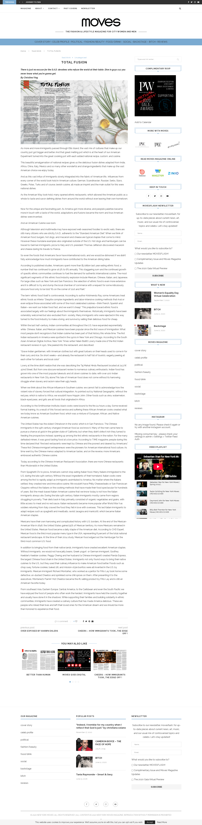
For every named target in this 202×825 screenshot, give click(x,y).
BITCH (152, 42)
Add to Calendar (143, 122)
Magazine (26, 8)
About (38, 8)
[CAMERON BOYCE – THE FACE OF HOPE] (84, 745)
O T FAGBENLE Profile (37, 2)
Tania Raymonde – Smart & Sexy (94, 774)
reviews (138, 408)
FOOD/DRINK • (114, 42)
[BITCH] (143, 313)
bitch (137, 401)
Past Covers (70, 8)
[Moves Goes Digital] (74, 660)
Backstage (160, 326)
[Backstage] (143, 330)
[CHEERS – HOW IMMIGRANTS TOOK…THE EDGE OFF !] (109, 660)
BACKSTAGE (140, 42)
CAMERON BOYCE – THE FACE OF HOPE (108, 743)
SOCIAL (127, 42)
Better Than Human (38, 675)
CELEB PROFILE (61, 42)
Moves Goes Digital (74, 675)
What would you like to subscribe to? (153, 248)
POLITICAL (77, 42)
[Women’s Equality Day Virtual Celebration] (143, 296)
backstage (140, 393)
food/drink (36, 51)
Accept (150, 822)
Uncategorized (80, 58)
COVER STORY (43, 42)
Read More (162, 822)
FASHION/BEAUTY (94, 42)
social (138, 386)
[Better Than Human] (38, 660)
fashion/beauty (143, 372)
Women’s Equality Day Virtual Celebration (166, 294)
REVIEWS (162, 42)
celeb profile (141, 357)
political (139, 365)
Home (23, 51)
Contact (53, 8)
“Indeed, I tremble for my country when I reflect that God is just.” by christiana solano (101, 726)
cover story (140, 350)
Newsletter (88, 8)
